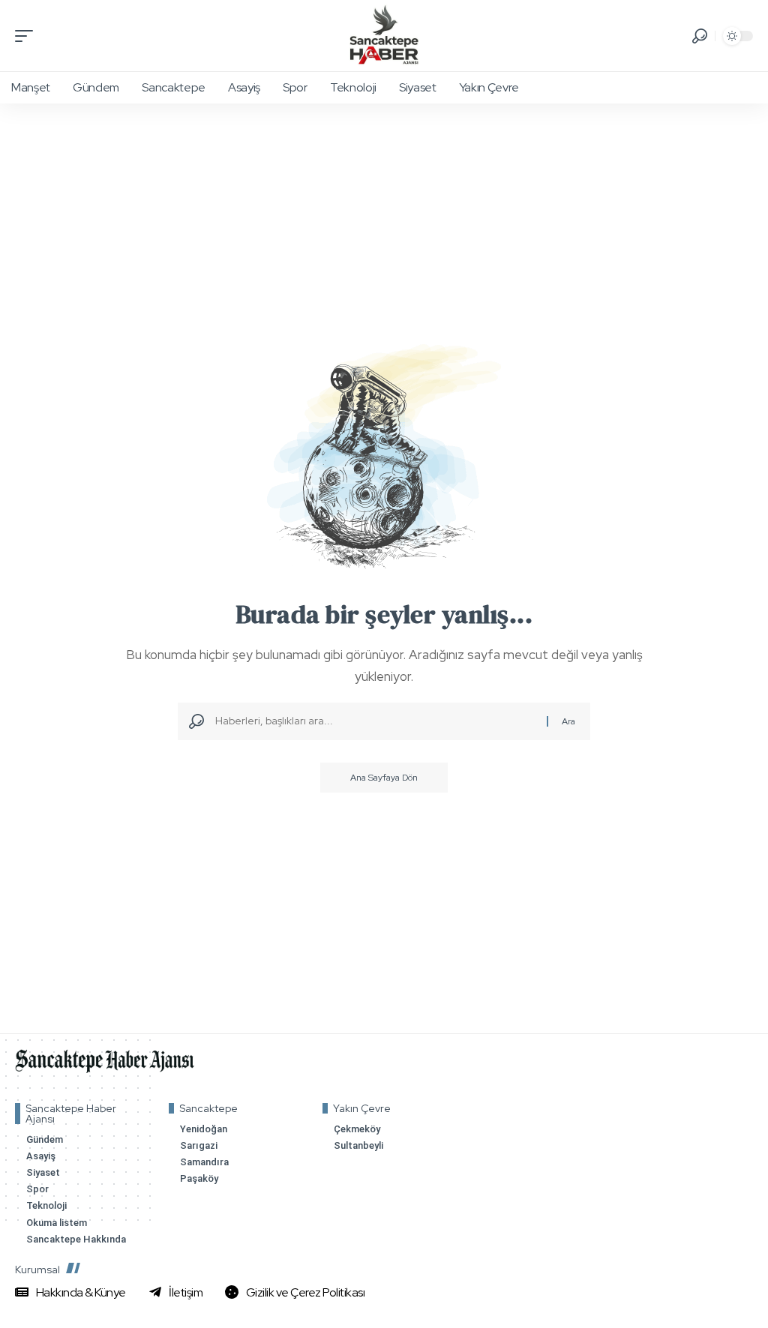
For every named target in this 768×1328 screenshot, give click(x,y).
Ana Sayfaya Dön (384, 778)
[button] (27, 36)
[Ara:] (375, 721)
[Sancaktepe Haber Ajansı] (383, 35)
